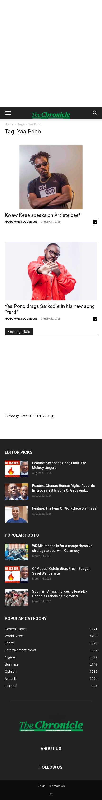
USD (31, 416)
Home (9, 124)
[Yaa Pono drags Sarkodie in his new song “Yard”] (51, 266)
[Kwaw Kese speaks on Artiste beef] (51, 174)
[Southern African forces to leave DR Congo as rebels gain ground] (16, 597)
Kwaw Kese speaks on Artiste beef (42, 215)
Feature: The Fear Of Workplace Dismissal (64, 508)
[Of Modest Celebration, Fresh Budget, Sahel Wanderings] (16, 574)
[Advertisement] (51, 53)
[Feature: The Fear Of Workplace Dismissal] (16, 514)
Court (41, 786)
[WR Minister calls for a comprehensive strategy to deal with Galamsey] (16, 552)
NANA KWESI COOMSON (21, 221)
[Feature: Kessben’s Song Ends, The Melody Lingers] (16, 469)
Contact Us (57, 786)
